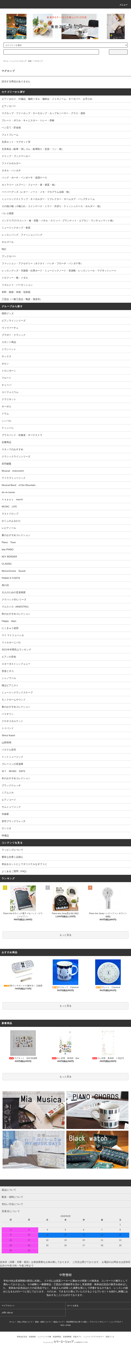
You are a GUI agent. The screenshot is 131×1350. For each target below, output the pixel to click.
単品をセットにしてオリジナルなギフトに (24, 864)
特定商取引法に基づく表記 (76, 1322)
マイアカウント (8, 1306)
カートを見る (72, 1306)
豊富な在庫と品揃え (12, 857)
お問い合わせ (7, 1313)
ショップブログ (115, 1322)
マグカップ (38, 61)
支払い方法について (25, 1322)
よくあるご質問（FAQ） (15, 871)
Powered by (48, 1342)
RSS (62, 1325)
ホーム (6, 61)
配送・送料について (43, 1322)
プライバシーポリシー (98, 1322)
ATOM (68, 1325)
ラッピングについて (12, 849)
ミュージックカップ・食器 (21, 61)
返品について (58, 1322)
